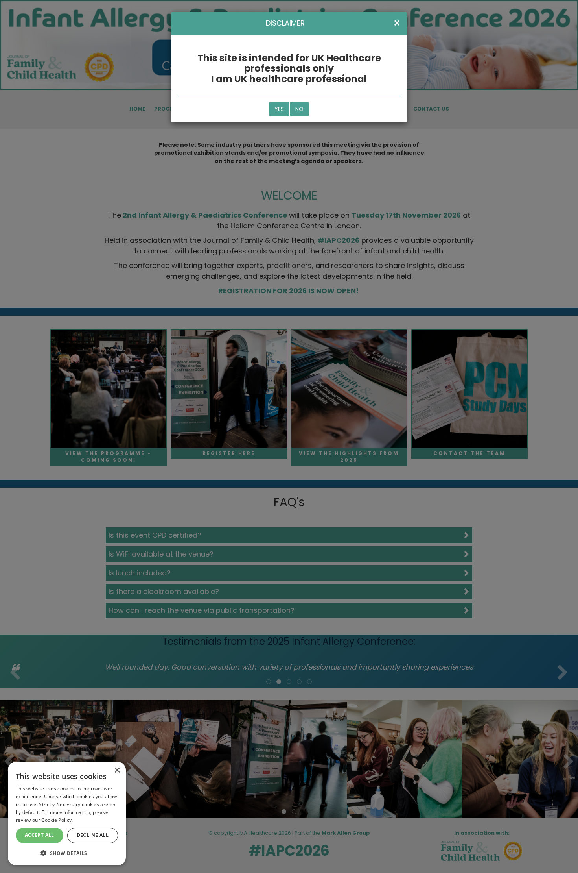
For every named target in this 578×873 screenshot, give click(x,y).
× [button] (117, 770)
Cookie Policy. (57, 820)
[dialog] (67, 813)
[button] (67, 852)
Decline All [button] (93, 835)
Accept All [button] (39, 835)
